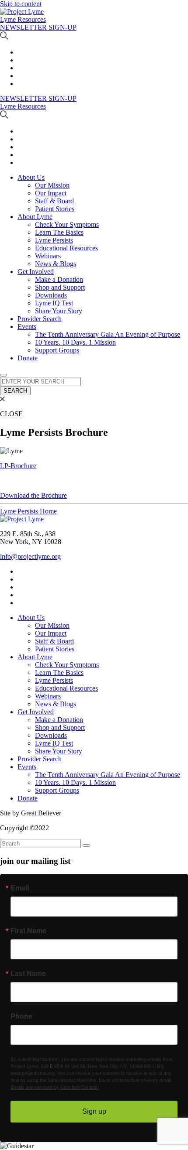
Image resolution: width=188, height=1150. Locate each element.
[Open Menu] (3, 375)
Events (26, 326)
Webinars (48, 256)
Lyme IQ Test (54, 303)
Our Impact (50, 193)
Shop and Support (60, 287)
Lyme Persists (54, 240)
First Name (28, 930)
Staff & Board (54, 201)
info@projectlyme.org (30, 556)
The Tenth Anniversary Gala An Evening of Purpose (107, 334)
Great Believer (41, 813)
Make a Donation (59, 279)
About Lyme (34, 216)
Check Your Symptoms (67, 224)
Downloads (51, 295)
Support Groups (57, 350)
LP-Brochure (18, 465)
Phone (21, 1016)
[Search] (86, 845)
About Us (31, 177)
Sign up (94, 1111)
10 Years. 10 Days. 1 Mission (75, 342)
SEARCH (15, 390)
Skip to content (21, 3)
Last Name (28, 973)
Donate (27, 358)
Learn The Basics (59, 232)
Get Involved (35, 271)
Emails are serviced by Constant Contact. (54, 1086)
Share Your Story (58, 311)
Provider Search (39, 318)
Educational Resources (66, 248)
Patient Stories (54, 208)
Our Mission (52, 185)
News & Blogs (55, 263)
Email (19, 887)
